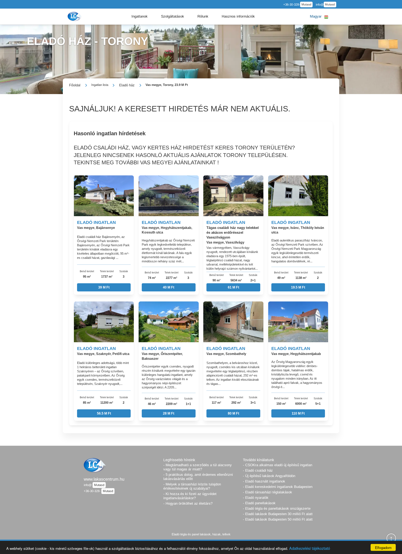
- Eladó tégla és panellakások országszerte (277, 509)
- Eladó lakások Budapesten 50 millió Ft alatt (278, 519)
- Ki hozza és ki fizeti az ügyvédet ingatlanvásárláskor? (189, 496)
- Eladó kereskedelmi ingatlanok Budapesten (277, 487)
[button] (139, 16)
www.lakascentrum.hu (104, 479)
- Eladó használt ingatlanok (264, 481)
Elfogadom (383, 547)
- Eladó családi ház (258, 470)
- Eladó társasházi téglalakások (267, 492)
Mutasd (306, 4)
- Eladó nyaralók (255, 498)
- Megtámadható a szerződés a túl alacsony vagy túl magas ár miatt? (197, 467)
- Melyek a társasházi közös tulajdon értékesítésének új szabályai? (192, 486)
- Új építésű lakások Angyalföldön (269, 476)
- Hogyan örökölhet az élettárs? (188, 503)
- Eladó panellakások (259, 503)
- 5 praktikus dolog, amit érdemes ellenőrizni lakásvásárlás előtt (198, 477)
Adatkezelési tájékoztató (309, 548)
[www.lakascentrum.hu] (75, 16)
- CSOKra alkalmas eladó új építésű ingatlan (277, 465)
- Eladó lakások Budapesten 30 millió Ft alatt (278, 514)
